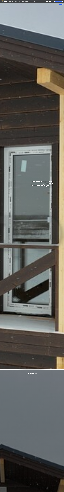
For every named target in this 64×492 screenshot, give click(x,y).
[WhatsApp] (52, 1)
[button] (58, 1)
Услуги (30, 1)
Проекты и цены (10, 1)
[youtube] (47, 1)
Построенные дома (24, 1)
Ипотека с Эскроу (17, 1)
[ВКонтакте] (49, 1)
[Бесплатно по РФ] (46, 1)
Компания (34, 1)
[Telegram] (51, 1)
